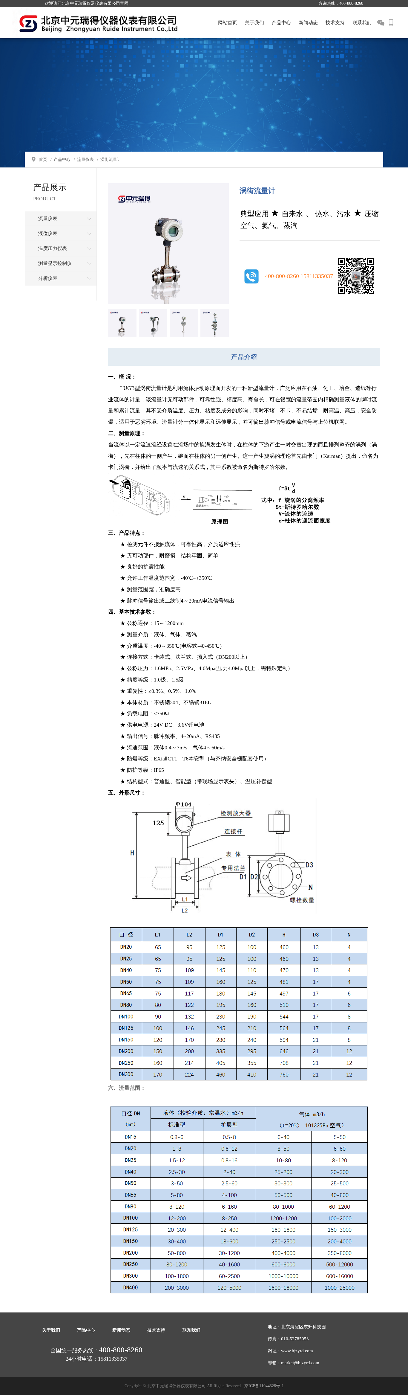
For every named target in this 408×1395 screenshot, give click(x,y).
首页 (43, 159)
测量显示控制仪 (55, 263)
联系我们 (362, 22)
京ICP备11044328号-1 (264, 1386)
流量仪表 (85, 159)
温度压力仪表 (52, 248)
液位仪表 (47, 233)
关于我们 (254, 22)
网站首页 (227, 22)
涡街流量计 (110, 159)
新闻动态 (308, 22)
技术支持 (335, 22)
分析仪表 (47, 278)
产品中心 (281, 22)
